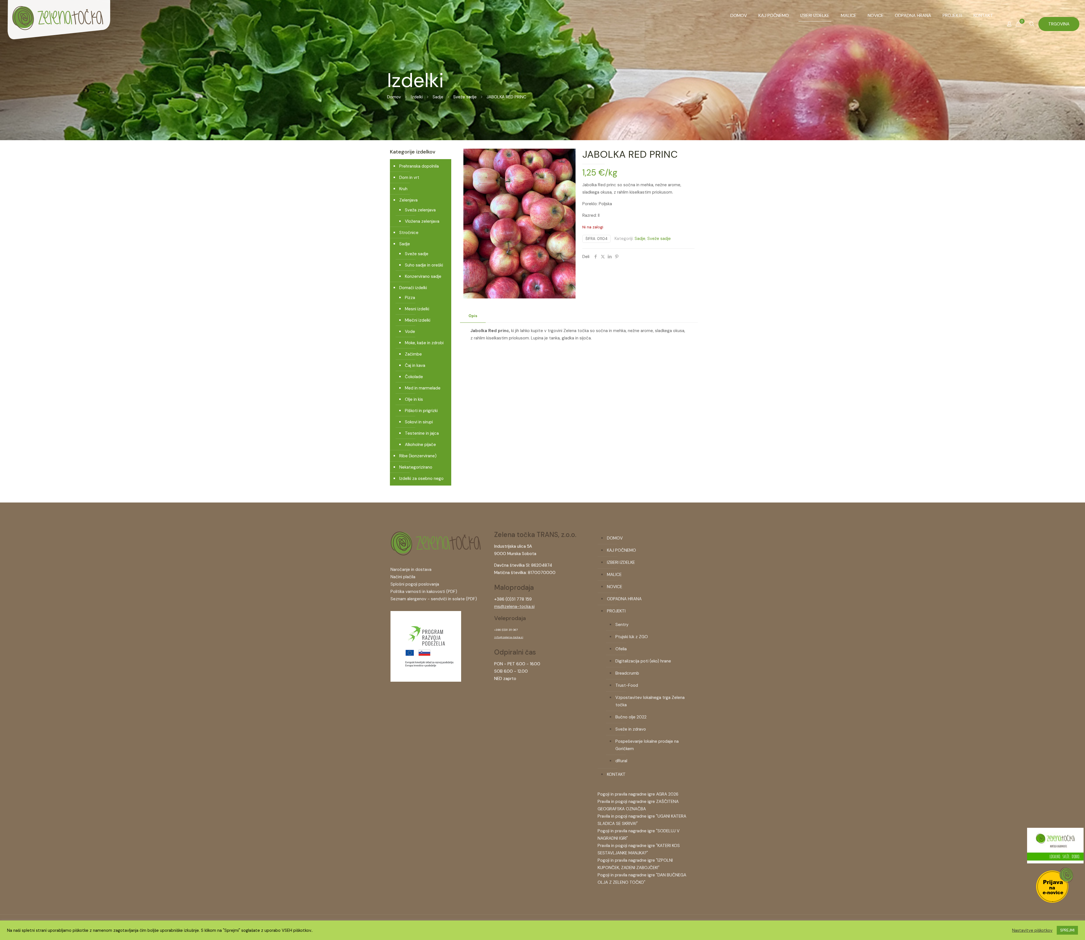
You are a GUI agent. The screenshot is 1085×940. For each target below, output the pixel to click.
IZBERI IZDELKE (621, 562)
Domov (394, 97)
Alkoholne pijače (420, 444)
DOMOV (615, 538)
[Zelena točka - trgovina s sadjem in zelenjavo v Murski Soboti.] (59, 28)
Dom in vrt (409, 177)
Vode (410, 331)
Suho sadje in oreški (424, 265)
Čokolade (414, 377)
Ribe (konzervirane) (418, 456)
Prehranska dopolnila (419, 166)
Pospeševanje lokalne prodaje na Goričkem (647, 744)
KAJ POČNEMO (621, 550)
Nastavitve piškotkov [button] (1032, 930)
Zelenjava (408, 200)
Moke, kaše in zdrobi (424, 343)
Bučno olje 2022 (630, 717)
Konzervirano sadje (423, 276)
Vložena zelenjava (422, 221)
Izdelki (417, 97)
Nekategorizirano (415, 467)
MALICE (614, 574)
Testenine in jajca (422, 433)
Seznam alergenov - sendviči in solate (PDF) (433, 599)
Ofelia (621, 649)
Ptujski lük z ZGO (631, 637)
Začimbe (413, 354)
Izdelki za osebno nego (421, 478)
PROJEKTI (616, 611)
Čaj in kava (415, 365)
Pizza (410, 297)
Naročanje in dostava (410, 569)
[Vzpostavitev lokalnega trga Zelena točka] (425, 680)
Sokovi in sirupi (419, 422)
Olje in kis (414, 399)
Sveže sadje (465, 97)
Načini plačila (402, 577)
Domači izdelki (413, 288)
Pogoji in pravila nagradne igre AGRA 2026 (638, 794)
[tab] (473, 316)
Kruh (403, 189)
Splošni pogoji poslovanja (414, 584)
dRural (621, 761)
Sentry (621, 624)
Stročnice (408, 232)
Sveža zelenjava (420, 210)
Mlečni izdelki (417, 320)
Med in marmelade (422, 388)
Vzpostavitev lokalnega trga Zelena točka (650, 701)
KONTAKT (616, 774)
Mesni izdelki (417, 309)
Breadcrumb (627, 673)
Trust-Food (626, 685)
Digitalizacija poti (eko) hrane (643, 661)
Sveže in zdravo (630, 729)
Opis (472, 315)
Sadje (438, 97)
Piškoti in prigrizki (421, 410)
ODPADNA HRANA (624, 599)
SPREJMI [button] (1067, 930)
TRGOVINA (1058, 24)
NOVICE (614, 587)
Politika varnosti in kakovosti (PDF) (423, 591)
